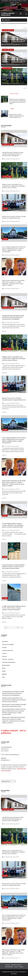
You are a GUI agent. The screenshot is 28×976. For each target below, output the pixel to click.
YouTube (17, 2)
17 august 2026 (14, 571)
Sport (3, 677)
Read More (4, 331)
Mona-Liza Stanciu (6, 44)
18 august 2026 (14, 530)
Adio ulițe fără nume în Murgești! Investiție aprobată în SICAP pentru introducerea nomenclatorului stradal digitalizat (12, 154)
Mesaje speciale (6, 665)
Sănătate (4, 674)
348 (18, 627)
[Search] (26, 14)
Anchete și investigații (7, 644)
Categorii (12, 2)
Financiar (11, 49)
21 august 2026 (14, 44)
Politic (4, 272)
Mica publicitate (9, 966)
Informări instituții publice (8, 662)
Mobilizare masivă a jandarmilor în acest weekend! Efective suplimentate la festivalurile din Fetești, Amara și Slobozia (13, 186)
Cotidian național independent (7, 14)
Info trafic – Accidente (7, 659)
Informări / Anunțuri (17, 0)
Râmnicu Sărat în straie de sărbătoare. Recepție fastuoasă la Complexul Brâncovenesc (16, 116)
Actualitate (5, 49)
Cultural (4, 556)
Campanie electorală (7, 650)
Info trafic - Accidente (7, 30)
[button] (22, 13)
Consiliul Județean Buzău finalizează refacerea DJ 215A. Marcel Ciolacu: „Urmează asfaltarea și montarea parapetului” (14, 608)
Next (21, 627)
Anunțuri (4, 647)
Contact (24, 0)
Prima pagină (5, 0)
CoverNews (22, 971)
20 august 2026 (14, 221)
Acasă (10, 0)
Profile (3, 671)
